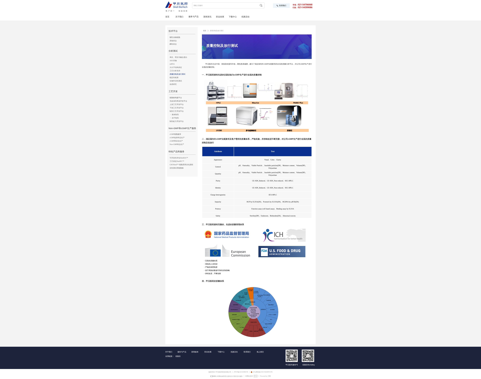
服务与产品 (194, 17)
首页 (204, 31)
